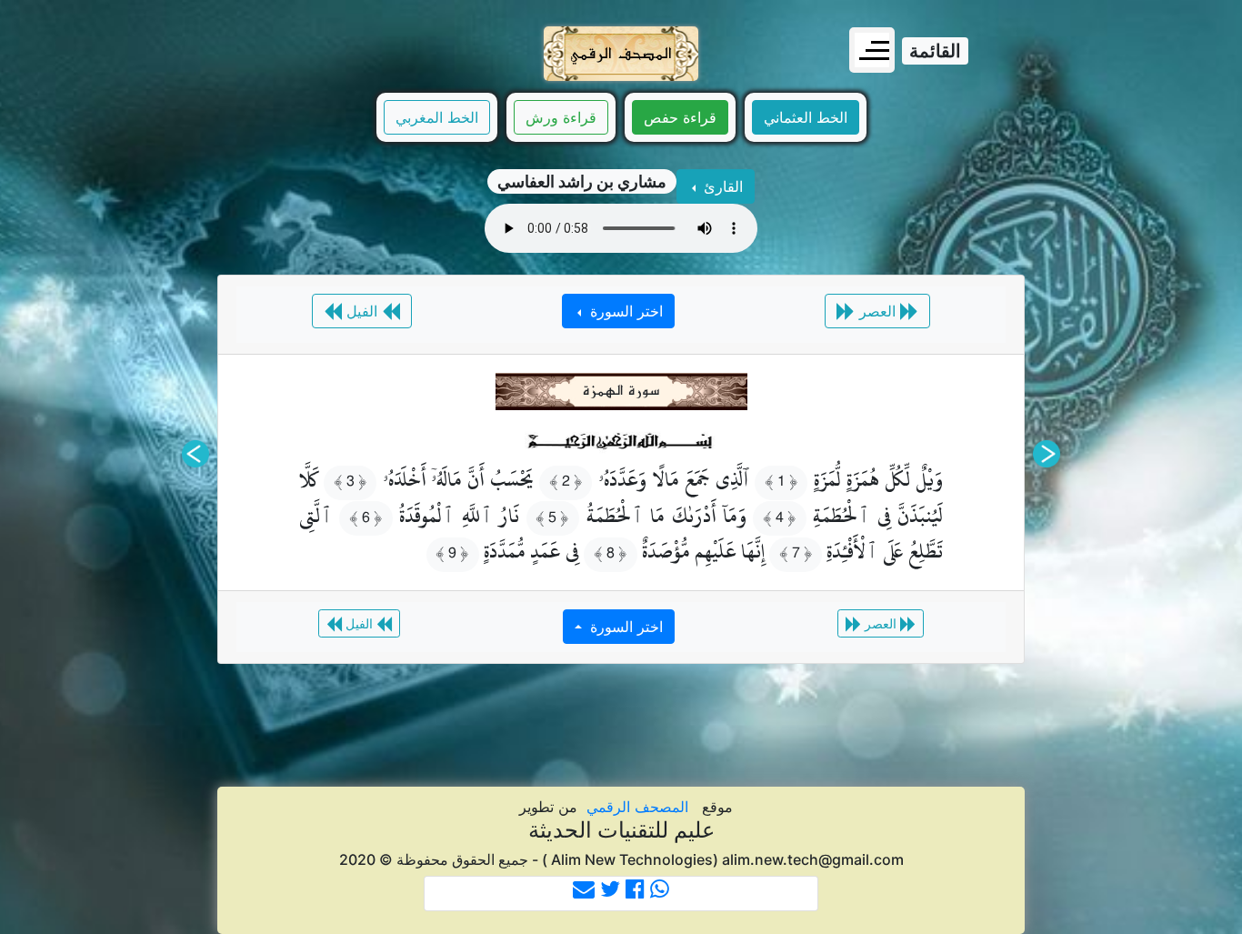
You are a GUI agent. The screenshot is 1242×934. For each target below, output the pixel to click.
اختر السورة (624, 311)
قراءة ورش (561, 117)
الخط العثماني (805, 117)
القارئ (721, 186)
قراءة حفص (680, 117)
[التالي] (195, 453)
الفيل (362, 311)
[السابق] (1046, 453)
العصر (877, 311)
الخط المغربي (437, 117)
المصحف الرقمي (637, 807)
